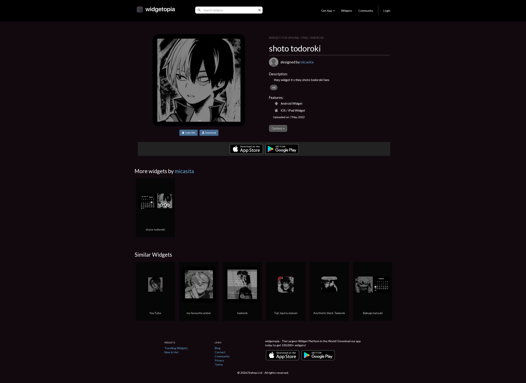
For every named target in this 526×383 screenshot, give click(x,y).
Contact (220, 352)
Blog (217, 348)
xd (273, 87)
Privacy (219, 360)
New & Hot (171, 352)
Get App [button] (326, 10)
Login (386, 10)
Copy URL (189, 132)
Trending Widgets (176, 348)
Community (365, 10)
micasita (307, 62)
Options (277, 128)
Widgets (346, 10)
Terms (219, 364)
